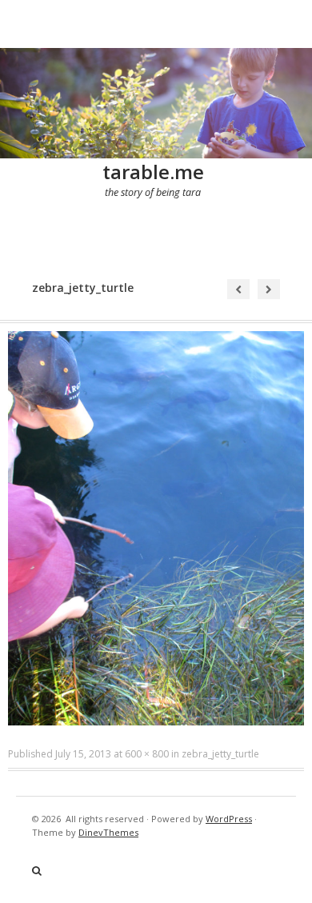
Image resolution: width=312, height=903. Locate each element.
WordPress (229, 819)
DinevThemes (108, 832)
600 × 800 (147, 754)
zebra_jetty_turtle (220, 754)
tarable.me (153, 171)
